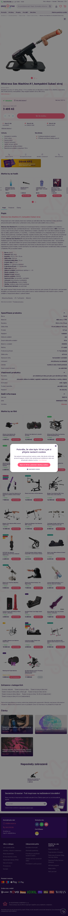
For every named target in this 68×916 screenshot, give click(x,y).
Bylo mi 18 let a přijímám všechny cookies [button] (34, 465)
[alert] (34, 458)
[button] (34, 469)
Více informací (43, 460)
